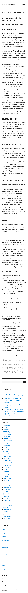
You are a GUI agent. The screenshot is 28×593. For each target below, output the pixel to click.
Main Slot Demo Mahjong (12, 370)
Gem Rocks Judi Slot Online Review (12, 19)
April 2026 (6, 431)
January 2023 (6, 502)
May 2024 (6, 473)
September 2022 (7, 509)
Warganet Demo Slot (9, 374)
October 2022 (6, 507)
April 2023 (6, 496)
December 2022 (7, 504)
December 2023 (7, 482)
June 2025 (6, 449)
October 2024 (6, 464)
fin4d (3, 529)
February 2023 (7, 500)
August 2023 (6, 489)
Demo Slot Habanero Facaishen (14, 363)
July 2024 (5, 469)
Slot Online (10, 359)
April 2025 (6, 453)
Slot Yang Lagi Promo (10, 372)
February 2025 (7, 456)
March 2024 (6, 476)
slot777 (4, 565)
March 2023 (6, 498)
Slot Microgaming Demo (9, 371)
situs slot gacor (6, 540)
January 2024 (6, 480)
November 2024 (7, 462)
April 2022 (6, 513)
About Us (4, 578)
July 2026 (5, 427)
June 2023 (6, 493)
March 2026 (6, 433)
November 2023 (7, 484)
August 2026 (6, 425)
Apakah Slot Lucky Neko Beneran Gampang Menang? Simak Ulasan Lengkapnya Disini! (12, 400)
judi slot (4, 551)
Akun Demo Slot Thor (18, 359)
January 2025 (6, 458)
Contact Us (5, 581)
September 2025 (7, 444)
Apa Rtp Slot (10, 360)
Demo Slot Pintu (14, 367)
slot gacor (4, 533)
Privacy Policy (5, 585)
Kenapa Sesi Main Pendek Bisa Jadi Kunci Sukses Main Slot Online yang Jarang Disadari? (14, 405)
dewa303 (4, 554)
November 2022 (7, 505)
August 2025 (6, 445)
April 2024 (6, 474)
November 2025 (7, 440)
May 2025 (6, 451)
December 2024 (7, 460)
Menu (23, 4)
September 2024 (7, 465)
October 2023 (6, 485)
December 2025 (7, 438)
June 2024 (6, 471)
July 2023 (5, 491)
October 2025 (6, 442)
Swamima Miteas (9, 5)
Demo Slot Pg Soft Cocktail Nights (14, 365)
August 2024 (6, 467)
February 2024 (7, 478)
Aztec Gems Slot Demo (18, 360)
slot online (5, 547)
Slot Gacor (4, 575)
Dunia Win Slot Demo (13, 368)
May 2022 (6, 511)
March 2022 (6, 515)
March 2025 (6, 454)
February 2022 (7, 516)
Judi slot (4, 569)
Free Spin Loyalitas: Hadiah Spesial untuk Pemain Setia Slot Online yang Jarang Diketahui (14, 394)
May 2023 (5, 494)
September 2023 (7, 487)
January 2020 (6, 518)
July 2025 (5, 447)
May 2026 (6, 429)
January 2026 (6, 436)
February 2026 (7, 434)
